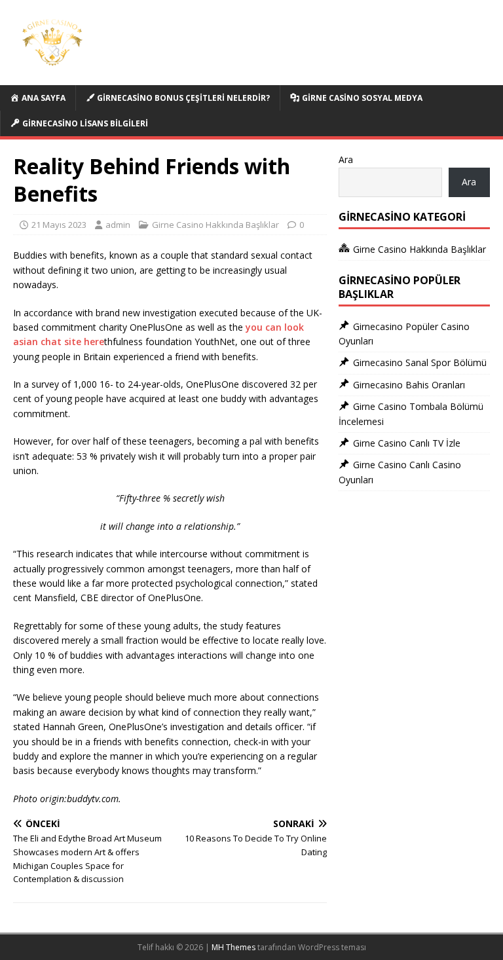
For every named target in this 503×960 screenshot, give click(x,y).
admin (117, 225)
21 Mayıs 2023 (58, 225)
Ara (346, 159)
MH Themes (233, 947)
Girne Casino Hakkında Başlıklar (215, 225)
